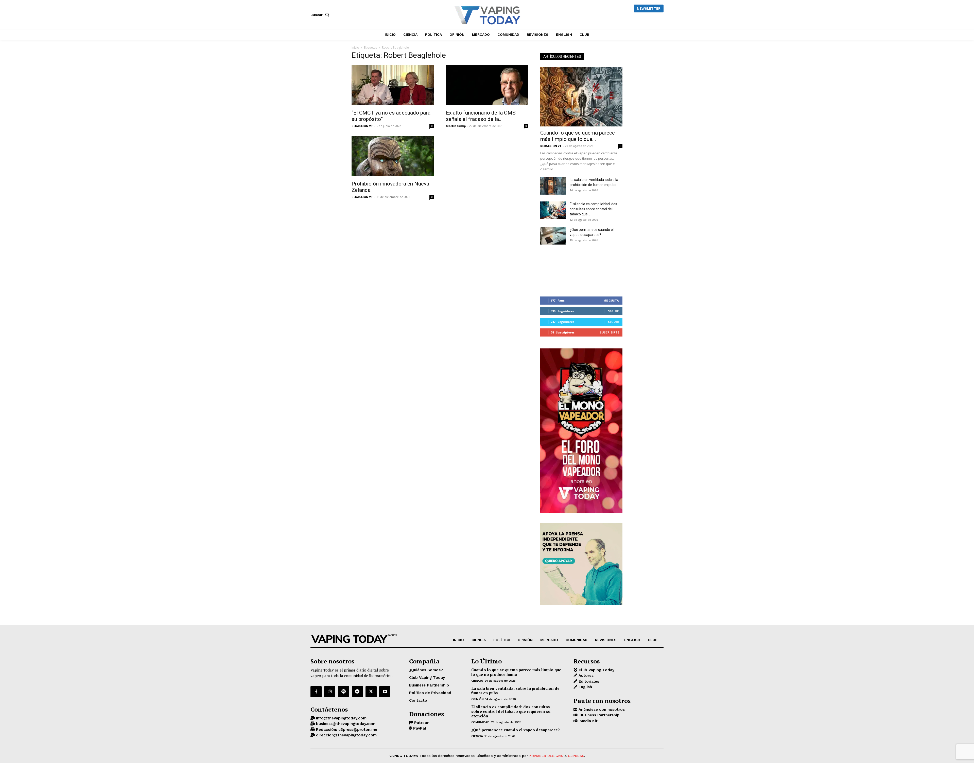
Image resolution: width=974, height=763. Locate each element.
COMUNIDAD (480, 722)
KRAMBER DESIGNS (546, 756)
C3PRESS (576, 756)
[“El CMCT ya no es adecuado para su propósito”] (393, 85)
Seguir (613, 311)
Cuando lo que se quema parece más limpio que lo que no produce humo (516, 672)
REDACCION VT (362, 126)
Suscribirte (609, 332)
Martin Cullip (456, 126)
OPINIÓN (477, 699)
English (584, 687)
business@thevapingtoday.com (345, 723)
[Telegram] (357, 691)
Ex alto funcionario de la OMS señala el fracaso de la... (481, 116)
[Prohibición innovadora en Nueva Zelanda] (393, 157)
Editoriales (588, 681)
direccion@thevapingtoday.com (346, 735)
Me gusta (611, 300)
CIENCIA (477, 680)
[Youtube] (384, 691)
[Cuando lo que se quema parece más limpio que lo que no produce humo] (581, 96)
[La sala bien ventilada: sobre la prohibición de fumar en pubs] (553, 186)
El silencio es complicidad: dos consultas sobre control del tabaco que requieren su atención (510, 711)
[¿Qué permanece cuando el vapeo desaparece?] (553, 236)
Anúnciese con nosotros (601, 709)
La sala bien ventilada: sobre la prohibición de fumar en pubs (515, 690)
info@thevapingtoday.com (341, 718)
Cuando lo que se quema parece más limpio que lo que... (577, 136)
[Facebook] (316, 691)
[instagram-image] (554, 270)
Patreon (421, 722)
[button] (320, 14)
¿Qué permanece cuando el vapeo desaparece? (515, 729)
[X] (371, 691)
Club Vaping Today (595, 670)
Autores (585, 675)
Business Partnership (598, 715)
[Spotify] (343, 691)
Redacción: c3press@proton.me (346, 729)
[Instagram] (329, 691)
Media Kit (588, 721)
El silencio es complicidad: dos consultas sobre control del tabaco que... (593, 209)
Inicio (355, 47)
